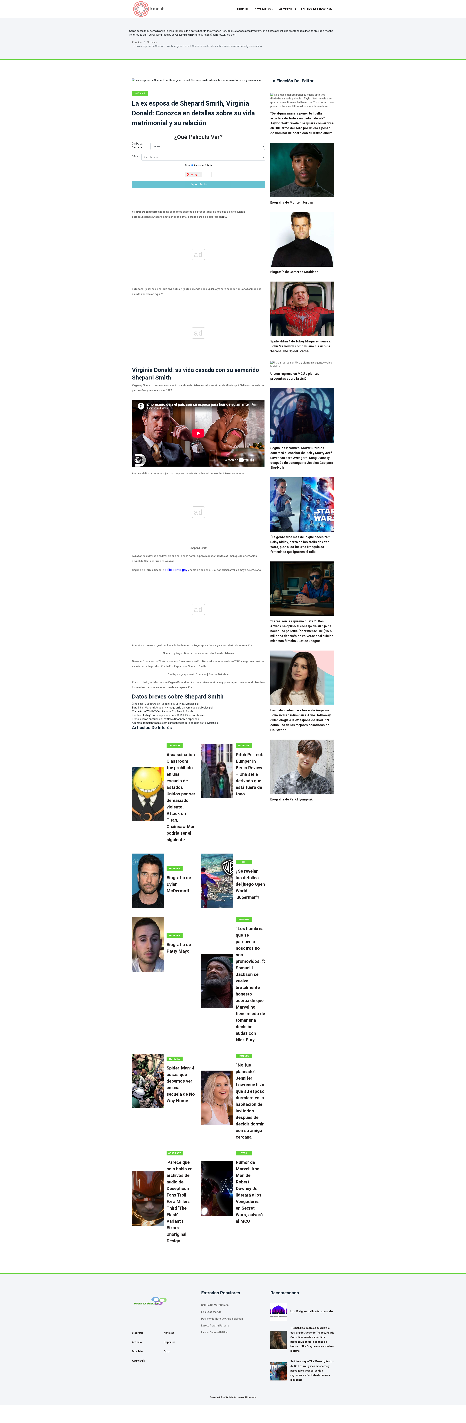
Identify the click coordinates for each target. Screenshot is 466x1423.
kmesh (157, 8)
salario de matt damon (215, 1305)
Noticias (152, 42)
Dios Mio (137, 1351)
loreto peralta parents (215, 1325)
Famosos (243, 919)
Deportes (169, 1342)
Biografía (175, 868)
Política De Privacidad (316, 9)
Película (198, 165)
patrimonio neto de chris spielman (222, 1318)
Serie (209, 165)
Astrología (138, 1360)
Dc (243, 862)
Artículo (137, 1342)
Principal (243, 9)
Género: (136, 156)
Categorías (263, 9)
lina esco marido (211, 1311)
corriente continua (174, 1153)
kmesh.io (180, 30)
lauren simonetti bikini (214, 1332)
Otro (244, 1153)
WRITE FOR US (287, 9)
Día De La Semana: (137, 145)
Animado (174, 745)
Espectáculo (198, 184)
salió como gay (176, 570)
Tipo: (188, 165)
